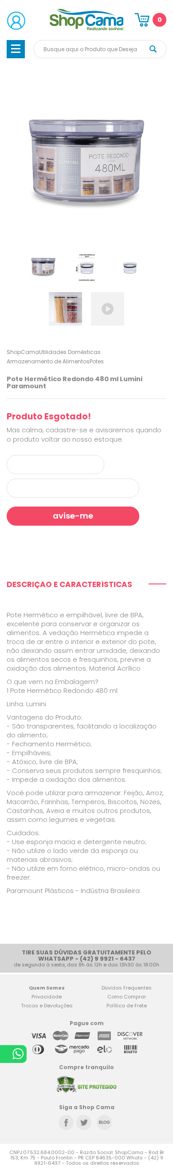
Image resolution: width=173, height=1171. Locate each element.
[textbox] (100, 49)
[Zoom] (43, 266)
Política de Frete (126, 1005)
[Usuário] (16, 20)
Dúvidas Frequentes (127, 987)
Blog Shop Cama (104, 1122)
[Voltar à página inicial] (87, 28)
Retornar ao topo (160, 1048)
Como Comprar (126, 996)
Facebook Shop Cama (66, 1122)
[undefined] (86, 161)
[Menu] (16, 49)
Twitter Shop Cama (83, 1122)
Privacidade (46, 996)
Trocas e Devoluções (47, 1005)
